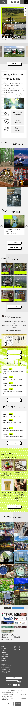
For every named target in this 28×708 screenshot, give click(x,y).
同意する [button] (18, 703)
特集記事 (4, 652)
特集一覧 (14, 63)
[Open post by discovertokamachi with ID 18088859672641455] (7, 571)
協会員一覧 (4, 672)
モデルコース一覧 (14, 247)
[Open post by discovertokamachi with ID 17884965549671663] (7, 557)
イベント (4, 648)
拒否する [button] (10, 703)
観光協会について (6, 669)
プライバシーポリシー (7, 671)
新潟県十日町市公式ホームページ (11, 635)
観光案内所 (4, 664)
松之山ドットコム (7, 637)
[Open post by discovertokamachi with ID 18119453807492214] (7, 529)
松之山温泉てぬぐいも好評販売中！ (14, 330)
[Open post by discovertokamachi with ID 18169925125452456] (7, 543)
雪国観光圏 (17, 637)
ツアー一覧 (14, 242)
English (9, 684)
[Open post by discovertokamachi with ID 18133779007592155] (7, 598)
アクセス (4, 658)
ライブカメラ (5, 656)
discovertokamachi (7, 523)
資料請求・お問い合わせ (7, 666)
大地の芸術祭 (5, 654)
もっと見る (14, 306)
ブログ (3, 650)
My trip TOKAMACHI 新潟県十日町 (3, 2)
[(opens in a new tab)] (14, 51)
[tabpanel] (14, 51)
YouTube (14, 357)
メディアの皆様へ (6, 667)
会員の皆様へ (13, 677)
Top (3, 646)
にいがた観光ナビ (7, 639)
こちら (23, 698)
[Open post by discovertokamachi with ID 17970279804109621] (7, 585)
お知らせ (4, 660)
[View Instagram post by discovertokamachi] (12, 534)
